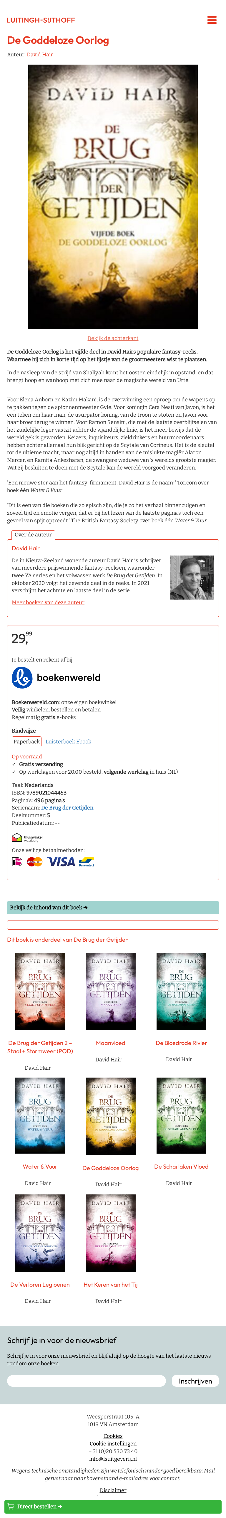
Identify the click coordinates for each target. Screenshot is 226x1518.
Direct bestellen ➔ (39, 1506)
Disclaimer (113, 1490)
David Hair (40, 54)
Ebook (83, 741)
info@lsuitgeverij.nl (113, 1458)
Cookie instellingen (113, 1443)
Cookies (113, 1436)
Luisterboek (60, 741)
